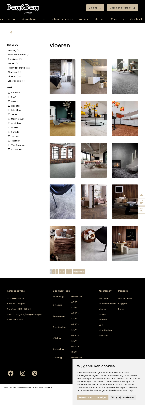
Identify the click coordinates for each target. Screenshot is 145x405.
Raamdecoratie (107, 303)
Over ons (117, 19)
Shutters (103, 335)
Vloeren (103, 309)
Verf (101, 324)
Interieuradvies (62, 19)
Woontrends (125, 298)
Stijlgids (122, 303)
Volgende (78, 271)
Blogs (121, 309)
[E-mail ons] (141, 194)
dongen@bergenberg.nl (28, 314)
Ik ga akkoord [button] (85, 397)
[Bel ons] (141, 202)
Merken (99, 19)
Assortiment (31, 19)
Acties (83, 19)
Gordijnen (104, 298)
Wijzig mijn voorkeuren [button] (122, 397)
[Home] (11, 32)
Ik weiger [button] (101, 397)
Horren (102, 314)
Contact (136, 19)
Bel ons (93, 7)
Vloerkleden (105, 330)
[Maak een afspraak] (141, 210)
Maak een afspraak (120, 7)
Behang (103, 319)
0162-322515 (24, 309)
